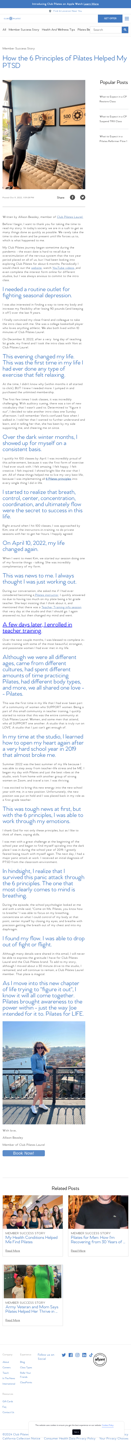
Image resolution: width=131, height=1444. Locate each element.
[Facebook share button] (72, 198)
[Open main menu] (126, 18)
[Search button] (125, 29)
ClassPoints (26, 1382)
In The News (9, 1378)
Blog (22, 1362)
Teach (6, 1373)
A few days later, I (37, 628)
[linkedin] (84, 1355)
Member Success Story (24, 30)
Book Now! (23, 1153)
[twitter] (64, 1355)
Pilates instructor (46, 595)
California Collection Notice (21, 1438)
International (9, 1383)
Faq (4, 1407)
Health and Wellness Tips (58, 30)
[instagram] (77, 1355)
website (36, 268)
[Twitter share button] (82, 198)
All (4, 30)
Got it (76, 1432)
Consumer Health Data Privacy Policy (70, 1438)
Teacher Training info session (61, 607)
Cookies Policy (108, 1425)
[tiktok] (91, 1355)
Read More (12, 1251)
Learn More (91, 4)
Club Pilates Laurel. (70, 217)
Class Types (26, 1367)
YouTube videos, (64, 268)
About (6, 1362)
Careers (7, 1367)
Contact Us (8, 1412)
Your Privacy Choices (113, 1438)
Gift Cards (8, 1401)
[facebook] (71, 1355)
